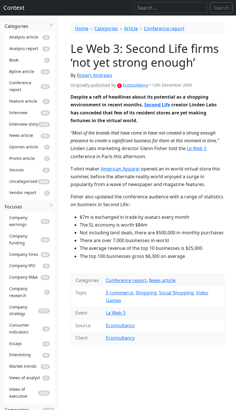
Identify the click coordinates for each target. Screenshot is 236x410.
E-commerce (119, 293)
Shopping (146, 293)
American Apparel (120, 169)
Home (81, 28)
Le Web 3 (196, 148)
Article (131, 28)
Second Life (157, 104)
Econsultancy (135, 85)
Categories (106, 28)
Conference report (164, 28)
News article (162, 280)
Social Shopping (176, 293)
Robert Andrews (94, 75)
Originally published (90, 85)
